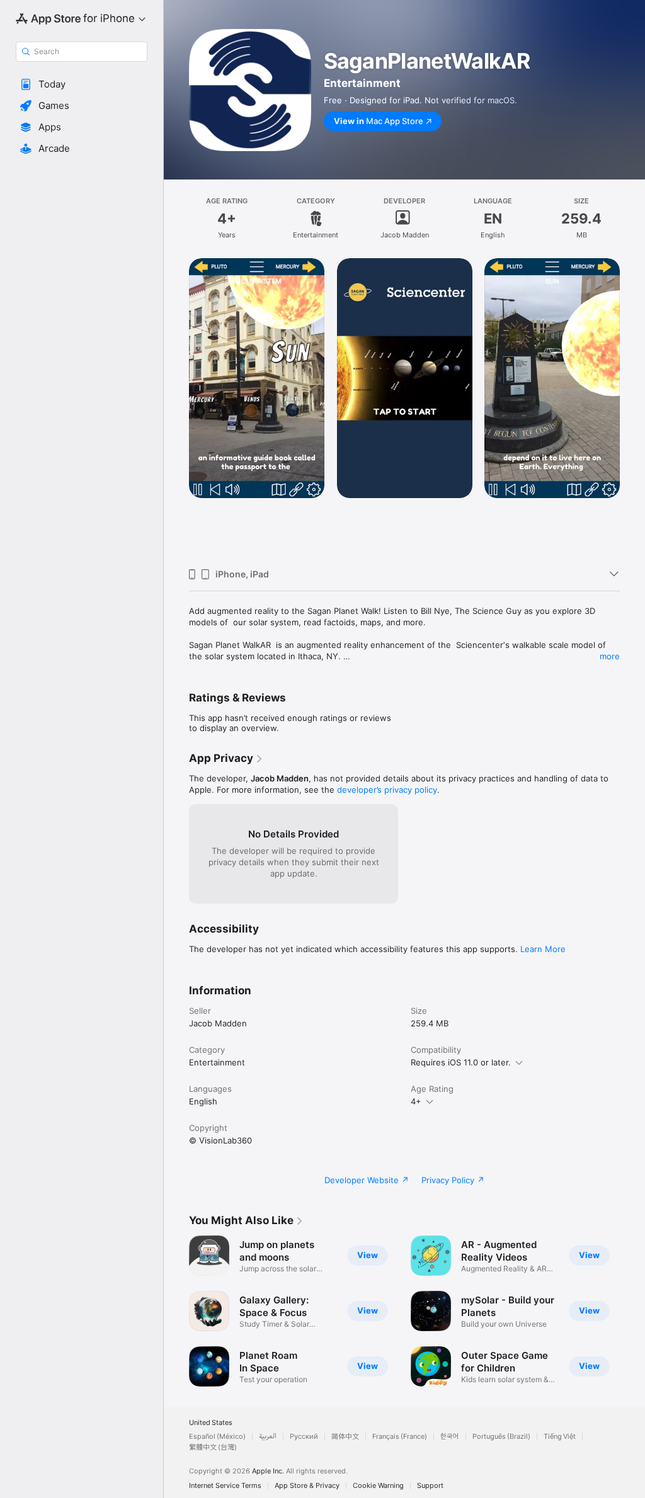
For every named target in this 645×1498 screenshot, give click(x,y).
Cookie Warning (378, 1485)
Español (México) (217, 1436)
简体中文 (345, 1436)
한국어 (449, 1436)
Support (430, 1485)
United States (210, 1422)
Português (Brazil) (501, 1436)
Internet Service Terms (225, 1485)
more (610, 656)
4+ (416, 1101)
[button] (81, 84)
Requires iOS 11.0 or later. (461, 1062)
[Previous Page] (176, 409)
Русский (304, 1436)
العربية (268, 1436)
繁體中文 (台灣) (213, 1447)
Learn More (543, 949)
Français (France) (399, 1436)
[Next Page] (632, 409)
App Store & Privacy (307, 1485)
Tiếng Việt (560, 1436)
